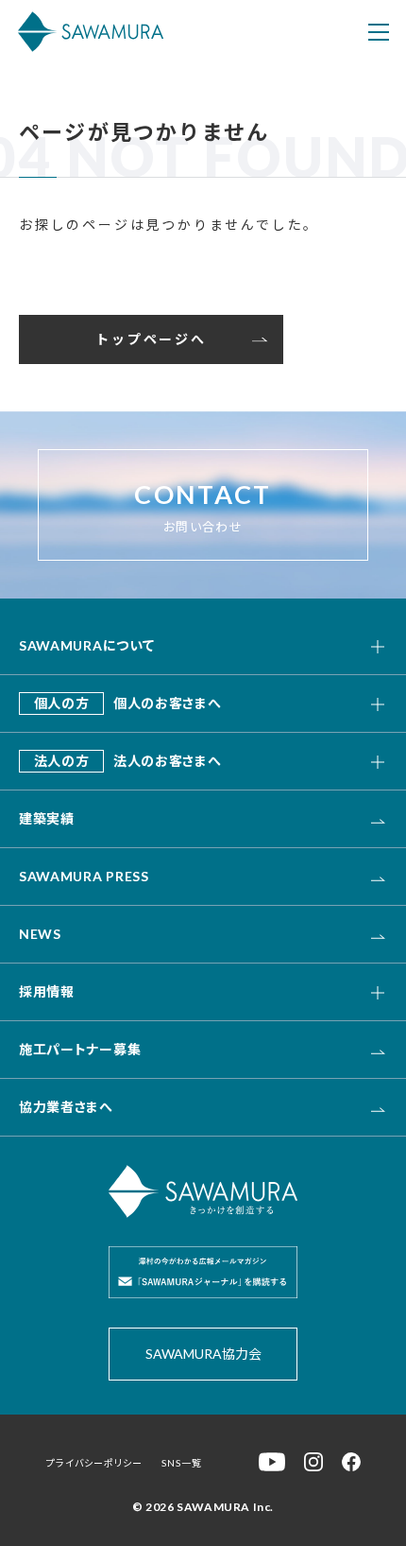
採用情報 (47, 991)
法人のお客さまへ (128, 761)
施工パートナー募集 (80, 1049)
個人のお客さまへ (128, 703)
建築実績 (47, 818)
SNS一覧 (181, 1462)
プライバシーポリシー (94, 1462)
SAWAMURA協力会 (203, 1354)
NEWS (40, 934)
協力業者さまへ (66, 1107)
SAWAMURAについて (86, 645)
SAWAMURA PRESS (84, 876)
